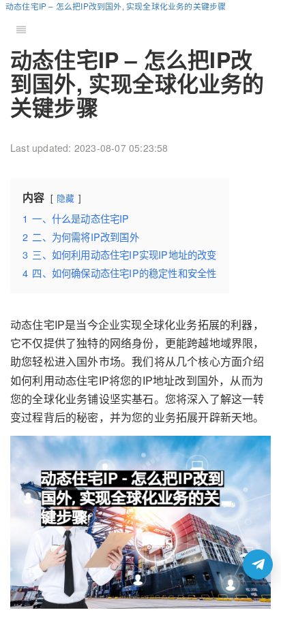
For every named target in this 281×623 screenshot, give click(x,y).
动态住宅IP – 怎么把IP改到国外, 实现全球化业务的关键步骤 (115, 6)
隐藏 (65, 197)
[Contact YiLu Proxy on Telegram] (258, 564)
